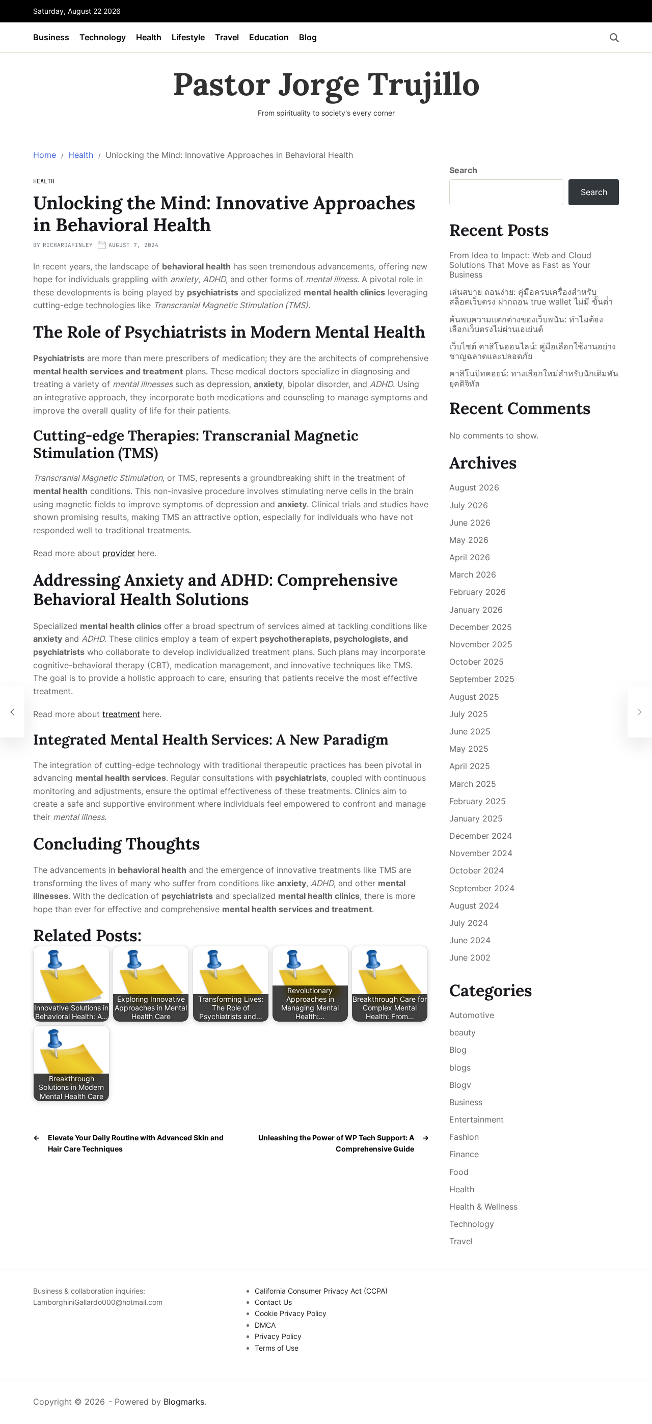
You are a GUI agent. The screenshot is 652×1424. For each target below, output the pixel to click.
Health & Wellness (483, 1206)
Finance (464, 1154)
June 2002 (470, 957)
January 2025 (476, 818)
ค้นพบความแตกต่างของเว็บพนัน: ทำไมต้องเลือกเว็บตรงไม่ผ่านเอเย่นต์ (526, 324)
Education (269, 37)
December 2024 (480, 836)
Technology (102, 37)
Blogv (460, 1085)
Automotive (471, 1015)
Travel (227, 37)
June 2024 (470, 940)
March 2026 (472, 574)
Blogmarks (184, 1401)
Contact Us (273, 1302)
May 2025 (468, 749)
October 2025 (476, 661)
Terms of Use (276, 1348)
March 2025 (472, 784)
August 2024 (474, 905)
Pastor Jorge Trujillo (326, 84)
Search (463, 170)
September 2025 (481, 679)
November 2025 (480, 644)
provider (118, 553)
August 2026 (474, 487)
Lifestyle (188, 37)
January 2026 (476, 610)
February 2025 (477, 801)
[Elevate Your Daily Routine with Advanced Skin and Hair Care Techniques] (12, 712)
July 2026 (468, 505)
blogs (460, 1067)
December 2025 (480, 627)
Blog (308, 37)
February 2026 (477, 592)
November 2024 (480, 853)
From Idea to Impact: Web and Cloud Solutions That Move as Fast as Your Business (520, 265)
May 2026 (468, 540)
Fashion (464, 1137)
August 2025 (474, 697)
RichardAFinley (68, 245)
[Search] (614, 37)
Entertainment (476, 1119)
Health (148, 37)
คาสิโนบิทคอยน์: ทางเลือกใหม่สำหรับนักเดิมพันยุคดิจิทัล (533, 378)
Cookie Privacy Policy (291, 1313)
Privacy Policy (278, 1336)
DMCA (265, 1325)
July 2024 (468, 923)
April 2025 (469, 766)
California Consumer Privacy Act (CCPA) (321, 1290)
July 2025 (468, 714)
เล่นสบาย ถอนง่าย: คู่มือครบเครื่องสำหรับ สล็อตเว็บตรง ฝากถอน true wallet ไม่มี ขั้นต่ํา (531, 297)
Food (459, 1172)
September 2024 (481, 888)
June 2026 (470, 522)
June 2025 (470, 731)
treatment (121, 714)
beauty (462, 1032)
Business (51, 37)
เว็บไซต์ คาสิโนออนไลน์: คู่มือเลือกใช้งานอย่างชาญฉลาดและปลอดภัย (532, 351)
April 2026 (469, 557)
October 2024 (476, 870)
